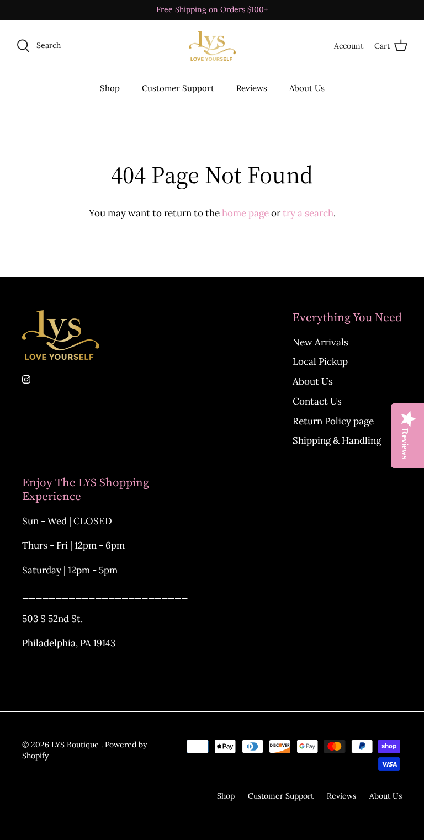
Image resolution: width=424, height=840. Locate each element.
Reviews (251, 88)
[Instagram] (26, 379)
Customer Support (178, 88)
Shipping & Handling (337, 440)
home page (245, 213)
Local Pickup (320, 361)
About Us (307, 88)
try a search (308, 213)
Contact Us (317, 401)
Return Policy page (333, 421)
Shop (110, 88)
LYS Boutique (76, 744)
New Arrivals (320, 342)
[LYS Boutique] (212, 46)
